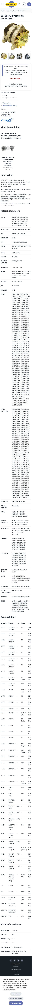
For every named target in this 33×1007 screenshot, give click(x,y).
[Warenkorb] (29, 4)
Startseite (3, 11)
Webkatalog (6, 103)
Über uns (16, 966)
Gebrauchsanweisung (10, 105)
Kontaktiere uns (16, 969)
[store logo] (11, 4)
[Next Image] (29, 36)
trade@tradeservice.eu (9, 98)
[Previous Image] (2, 36)
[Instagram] (22, 960)
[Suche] (20, 4)
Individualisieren (16, 998)
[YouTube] (18, 960)
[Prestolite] (7, 120)
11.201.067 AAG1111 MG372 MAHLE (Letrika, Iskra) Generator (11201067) (8, 161)
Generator (22, 11)
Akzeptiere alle (16, 1003)
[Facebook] (10, 960)
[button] (4, 56)
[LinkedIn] (14, 960)
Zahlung (16, 972)
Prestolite (8, 116)
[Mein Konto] (24, 4)
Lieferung (16, 974)
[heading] (16, 127)
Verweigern (16, 994)
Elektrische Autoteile (13, 11)
